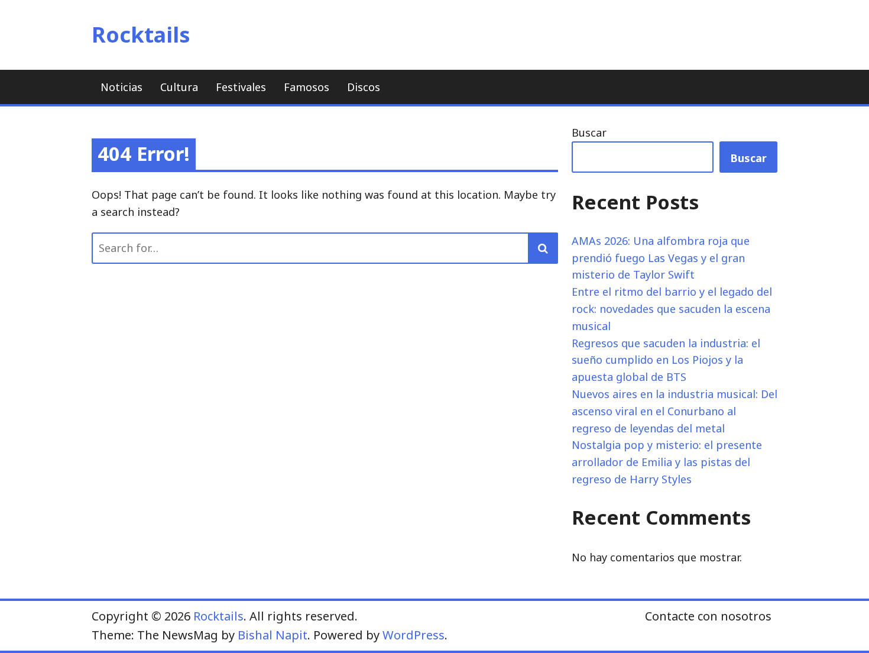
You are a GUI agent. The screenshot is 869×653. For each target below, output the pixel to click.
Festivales (241, 87)
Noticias (121, 87)
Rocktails (141, 34)
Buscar (589, 132)
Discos (363, 87)
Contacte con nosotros (708, 616)
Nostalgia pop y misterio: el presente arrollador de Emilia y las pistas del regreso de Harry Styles (667, 462)
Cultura (179, 87)
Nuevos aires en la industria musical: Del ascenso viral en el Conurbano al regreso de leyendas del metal (674, 411)
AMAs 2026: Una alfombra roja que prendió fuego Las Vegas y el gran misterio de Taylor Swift (661, 258)
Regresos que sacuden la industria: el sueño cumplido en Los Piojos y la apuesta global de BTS (666, 360)
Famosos (306, 87)
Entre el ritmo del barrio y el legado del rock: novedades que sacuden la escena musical (672, 309)
